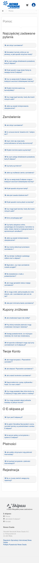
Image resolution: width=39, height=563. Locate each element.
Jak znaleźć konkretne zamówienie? (18, 375)
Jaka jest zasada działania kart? (17, 195)
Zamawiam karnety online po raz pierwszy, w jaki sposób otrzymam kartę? (18, 53)
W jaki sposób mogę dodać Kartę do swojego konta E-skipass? (17, 71)
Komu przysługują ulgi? (14, 218)
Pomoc (11, 11)
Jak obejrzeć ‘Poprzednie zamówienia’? (19, 369)
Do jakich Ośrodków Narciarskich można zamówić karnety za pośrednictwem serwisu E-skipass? (19, 426)
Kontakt (8, 521)
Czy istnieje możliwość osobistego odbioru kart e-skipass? (17, 257)
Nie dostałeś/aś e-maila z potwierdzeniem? (14, 275)
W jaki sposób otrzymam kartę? (17, 188)
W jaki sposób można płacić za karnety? (20, 202)
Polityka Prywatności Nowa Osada (15, 544)
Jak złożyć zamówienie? (14, 45)
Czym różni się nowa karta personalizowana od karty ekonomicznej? (18, 142)
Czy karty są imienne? (14, 166)
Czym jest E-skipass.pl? (14, 417)
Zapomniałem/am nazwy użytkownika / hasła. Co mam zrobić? (18, 383)
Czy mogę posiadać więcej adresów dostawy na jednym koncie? (17, 401)
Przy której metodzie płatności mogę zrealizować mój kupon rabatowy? (17, 326)
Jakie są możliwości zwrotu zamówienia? (20, 172)
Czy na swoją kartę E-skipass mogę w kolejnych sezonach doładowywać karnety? (19, 80)
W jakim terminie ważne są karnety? (18, 150)
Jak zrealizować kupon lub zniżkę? (18, 318)
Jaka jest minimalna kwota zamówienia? (20, 303)
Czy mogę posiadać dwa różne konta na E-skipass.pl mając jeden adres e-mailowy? (19, 392)
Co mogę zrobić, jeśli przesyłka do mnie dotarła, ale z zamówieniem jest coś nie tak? (19, 294)
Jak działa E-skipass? (12, 519)
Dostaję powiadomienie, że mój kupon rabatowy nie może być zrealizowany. (18, 335)
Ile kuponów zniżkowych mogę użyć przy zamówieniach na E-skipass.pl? (19, 344)
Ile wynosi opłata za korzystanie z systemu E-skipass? (16, 436)
